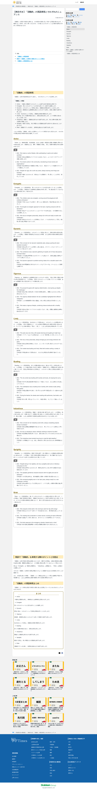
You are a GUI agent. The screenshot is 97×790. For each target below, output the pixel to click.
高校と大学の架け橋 (73, 758)
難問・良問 (52, 742)
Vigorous (69, 36)
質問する (70, 773)
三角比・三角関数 (54, 747)
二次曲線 (52, 758)
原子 (69, 752)
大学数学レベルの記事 (36, 755)
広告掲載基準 (15, 769)
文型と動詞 (52, 770)
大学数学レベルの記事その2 (38, 758)
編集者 (13, 759)
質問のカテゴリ (72, 767)
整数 (51, 750)
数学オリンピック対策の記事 (38, 750)
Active (68, 29)
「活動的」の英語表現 (23, 56)
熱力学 (69, 747)
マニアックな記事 (35, 752)
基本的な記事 (34, 742)
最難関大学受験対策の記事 (37, 747)
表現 (51, 767)
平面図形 (52, 744)
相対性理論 (71, 755)
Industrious (69, 43)
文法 (51, 765)
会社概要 (14, 756)
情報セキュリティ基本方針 (18, 767)
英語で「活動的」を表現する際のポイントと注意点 (31, 59)
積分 (51, 755)
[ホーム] (13, 6)
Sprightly (69, 45)
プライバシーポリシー (17, 764)
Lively (68, 38)
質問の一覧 (71, 770)
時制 (51, 773)
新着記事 (82, 2)
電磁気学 (70, 750)
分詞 (51, 775)
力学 (69, 742)
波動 (69, 744)
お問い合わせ (15, 777)
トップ (76, 2)
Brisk (68, 47)
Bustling (68, 40)
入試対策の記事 (35, 744)
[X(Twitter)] (59, 653)
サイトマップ (15, 775)
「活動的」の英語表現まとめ (24, 61)
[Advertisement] (38, 39)
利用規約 (14, 761)
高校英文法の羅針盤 (20, 6)
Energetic (69, 31)
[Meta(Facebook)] (62, 653)
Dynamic (69, 33)
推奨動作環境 (15, 772)
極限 (51, 752)
